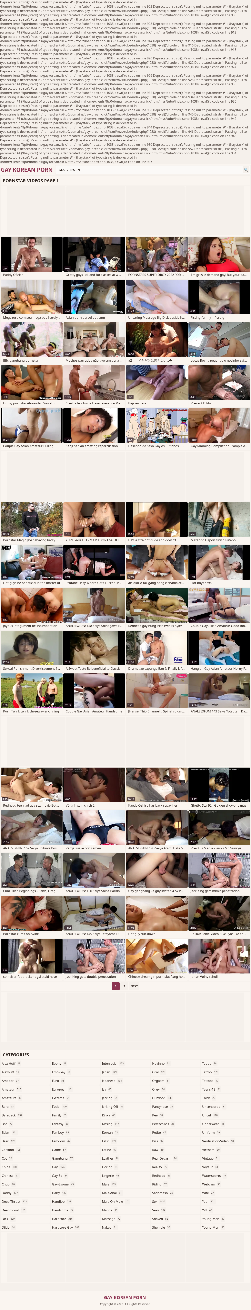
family (59, 1115)
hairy (59, 1193)
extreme (60, 1098)
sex (158, 1201)
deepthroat (13, 1210)
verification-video (218, 1141)
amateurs (11, 1098)
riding (159, 1184)
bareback (12, 1115)
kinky (108, 1115)
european (62, 1089)
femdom (61, 1141)
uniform (211, 1132)
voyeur (210, 1167)
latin (109, 1141)
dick (8, 1219)
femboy (60, 1132)
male (109, 1184)
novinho (161, 1063)
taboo (209, 1063)
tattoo (210, 1072)
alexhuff (10, 1072)
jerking (109, 1098)
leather (110, 1158)
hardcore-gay (65, 1227)
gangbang (62, 1158)
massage (111, 1219)
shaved (160, 1219)
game (59, 1150)
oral (158, 1072)
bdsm (9, 1132)
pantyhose (162, 1106)
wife (208, 1193)
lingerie (110, 1176)
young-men (213, 1227)
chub (8, 1184)
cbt (7, 1158)
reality (159, 1167)
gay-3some (63, 1184)
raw (158, 1150)
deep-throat (14, 1201)
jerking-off (112, 1106)
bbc (7, 1124)
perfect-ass (163, 1124)
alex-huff (11, 1063)
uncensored (214, 1106)
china (9, 1167)
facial (59, 1106)
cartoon (11, 1150)
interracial (113, 1063)
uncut (210, 1115)
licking (109, 1167)
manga (109, 1210)
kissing (110, 1124)
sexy (158, 1210)
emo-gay (61, 1072)
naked (109, 1227)
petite (159, 1132)
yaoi (208, 1201)
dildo (8, 1227)
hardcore (62, 1219)
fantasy (60, 1124)
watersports (214, 1176)
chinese (10, 1176)
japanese (112, 1081)
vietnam (211, 1150)
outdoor (162, 1098)
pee (157, 1115)
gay (58, 1167)
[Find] (246, 169)
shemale (161, 1227)
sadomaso (162, 1193)
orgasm (160, 1081)
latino (109, 1150)
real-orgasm (164, 1158)
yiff (207, 1210)
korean (110, 1132)
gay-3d (59, 1176)
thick (208, 1098)
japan (109, 1072)
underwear (213, 1124)
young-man (213, 1219)
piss (157, 1141)
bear (8, 1141)
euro (58, 1081)
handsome (62, 1210)
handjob (61, 1201)
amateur (11, 1089)
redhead (161, 1176)
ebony (59, 1063)
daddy (10, 1193)
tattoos (210, 1081)
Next (134, 986)
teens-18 (211, 1089)
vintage (210, 1158)
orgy (158, 1089)
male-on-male (115, 1201)
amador (10, 1081)
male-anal (112, 1193)
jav (106, 1089)
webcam (211, 1184)
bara (8, 1106)
